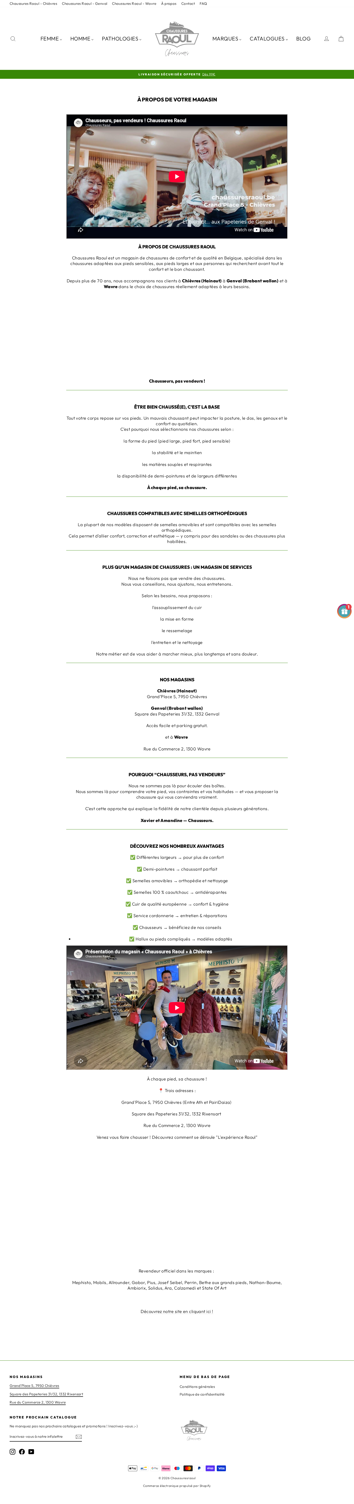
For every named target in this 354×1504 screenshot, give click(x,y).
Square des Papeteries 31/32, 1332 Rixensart (46, 1394)
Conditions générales (197, 1386)
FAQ (203, 3)
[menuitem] (51, 38)
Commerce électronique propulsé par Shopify (177, 1486)
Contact (188, 3)
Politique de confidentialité (202, 1394)
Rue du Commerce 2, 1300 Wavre (38, 1402)
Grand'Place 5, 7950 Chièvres (34, 1385)
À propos (169, 3)
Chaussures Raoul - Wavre (134, 3)
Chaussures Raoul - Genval (84, 3)
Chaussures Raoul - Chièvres (33, 3)
